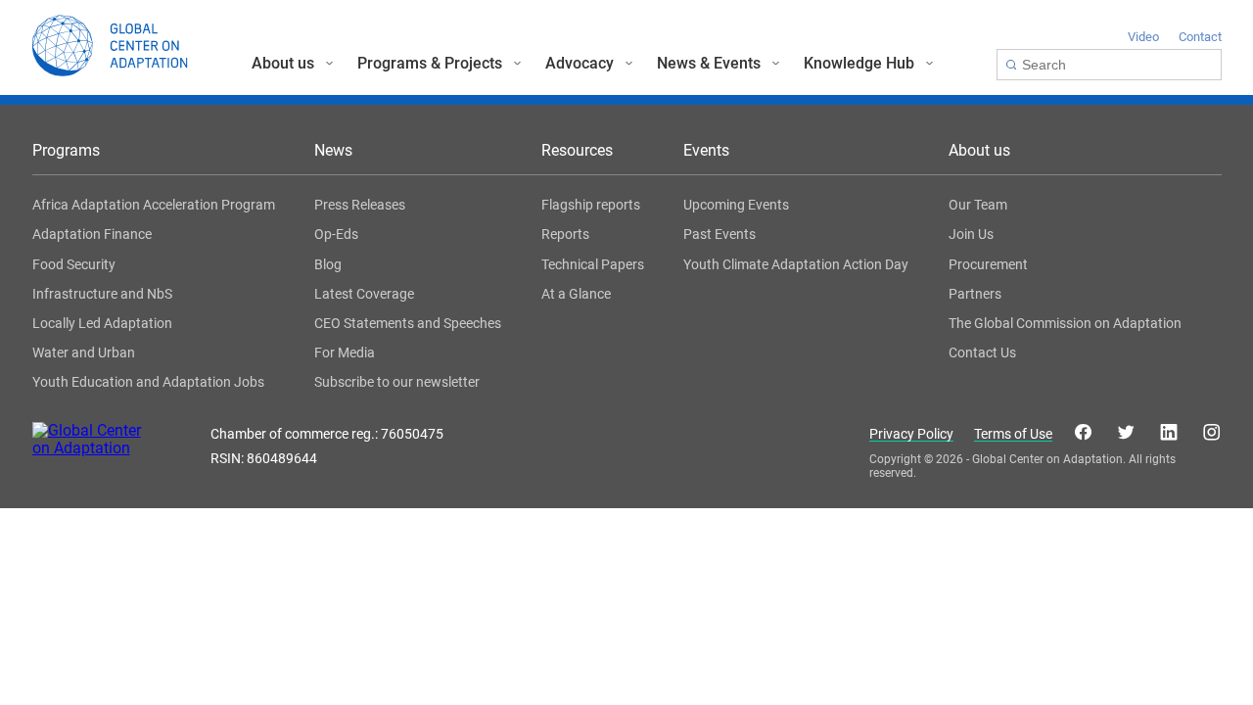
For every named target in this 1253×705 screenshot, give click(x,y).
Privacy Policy (911, 434)
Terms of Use (1013, 434)
